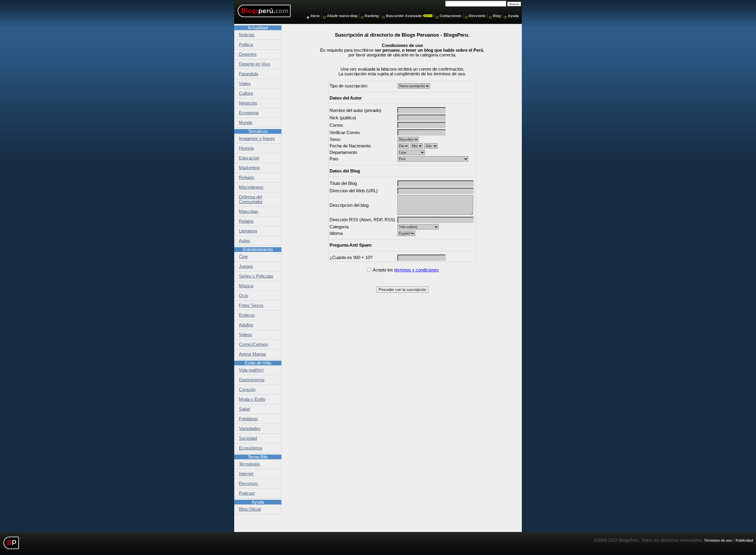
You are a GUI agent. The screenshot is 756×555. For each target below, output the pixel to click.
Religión (246, 177)
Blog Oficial (250, 509)
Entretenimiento (258, 249)
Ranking (372, 16)
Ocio (243, 295)
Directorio (477, 16)
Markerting (249, 167)
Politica (246, 44)
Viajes (245, 83)
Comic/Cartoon (253, 344)
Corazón (247, 389)
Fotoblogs (248, 418)
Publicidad (744, 540)
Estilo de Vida (258, 363)
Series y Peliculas (256, 276)
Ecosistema (250, 448)
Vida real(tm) (251, 370)
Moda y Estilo (252, 399)
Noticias (247, 34)
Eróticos (247, 315)
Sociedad (248, 438)
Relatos (246, 221)
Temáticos (258, 131)
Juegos (246, 266)
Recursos (248, 483)
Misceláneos (251, 187)
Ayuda (513, 16)
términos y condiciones (416, 270)
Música (246, 286)
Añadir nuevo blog (342, 16)
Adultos (246, 325)
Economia (248, 112)
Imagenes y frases (257, 138)
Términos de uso (718, 540)
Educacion (249, 158)
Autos (244, 240)
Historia (246, 148)
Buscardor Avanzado (404, 16)
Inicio (315, 16)
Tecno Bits (258, 457)
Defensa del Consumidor (251, 199)
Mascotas (248, 211)
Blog (497, 16)
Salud (244, 409)
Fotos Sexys (251, 305)
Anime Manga (252, 354)
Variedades (249, 428)
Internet (246, 473)
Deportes (248, 54)
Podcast (247, 493)
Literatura (248, 231)
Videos (245, 334)
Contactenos (450, 16)
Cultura (246, 93)
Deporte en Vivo (254, 64)
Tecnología (249, 464)
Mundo (245, 122)
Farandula (248, 73)
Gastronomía (251, 379)
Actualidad (258, 27)
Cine (243, 256)
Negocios (248, 103)
